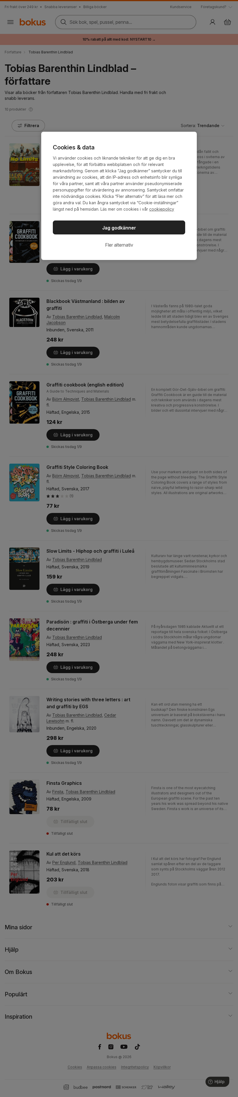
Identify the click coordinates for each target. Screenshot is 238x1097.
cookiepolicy (161, 209)
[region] (119, 196)
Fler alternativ (119, 245)
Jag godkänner (119, 228)
